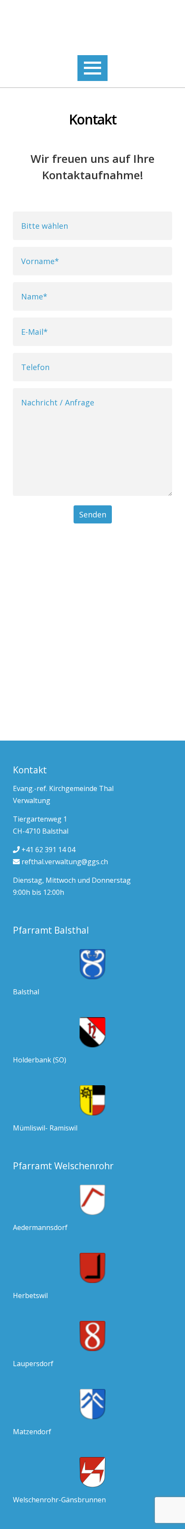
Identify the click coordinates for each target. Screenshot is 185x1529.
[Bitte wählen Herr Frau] (92, 226)
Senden (92, 514)
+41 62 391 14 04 (47, 849)
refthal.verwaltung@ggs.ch (64, 861)
